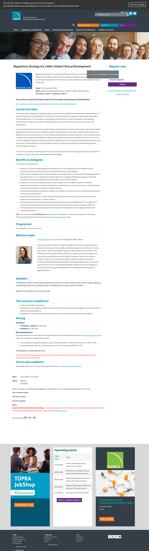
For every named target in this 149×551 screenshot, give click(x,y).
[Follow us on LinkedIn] (116, 536)
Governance (79, 537)
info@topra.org (20, 550)
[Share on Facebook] (26, 417)
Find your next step (24, 505)
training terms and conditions (70, 366)
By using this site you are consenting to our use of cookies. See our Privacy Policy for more (41, 6)
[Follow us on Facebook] (109, 536)
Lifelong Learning (59, 217)
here (40, 228)
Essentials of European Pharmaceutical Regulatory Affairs (116, 501)
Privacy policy (80, 539)
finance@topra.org (60, 410)
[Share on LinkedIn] (30, 417)
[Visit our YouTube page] (119, 536)
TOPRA (33, 18)
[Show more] (35, 417)
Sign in (122, 25)
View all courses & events (69, 500)
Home (78, 535)
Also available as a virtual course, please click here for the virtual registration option (46, 104)
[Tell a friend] (32, 417)
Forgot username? (115, 90)
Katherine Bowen (43, 239)
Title (68, 457)
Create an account (122, 94)
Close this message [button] (137, 5)
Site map (78, 541)
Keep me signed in (117, 80)
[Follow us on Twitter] (112, 536)
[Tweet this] (28, 417)
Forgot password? (130, 90)
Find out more (106, 519)
